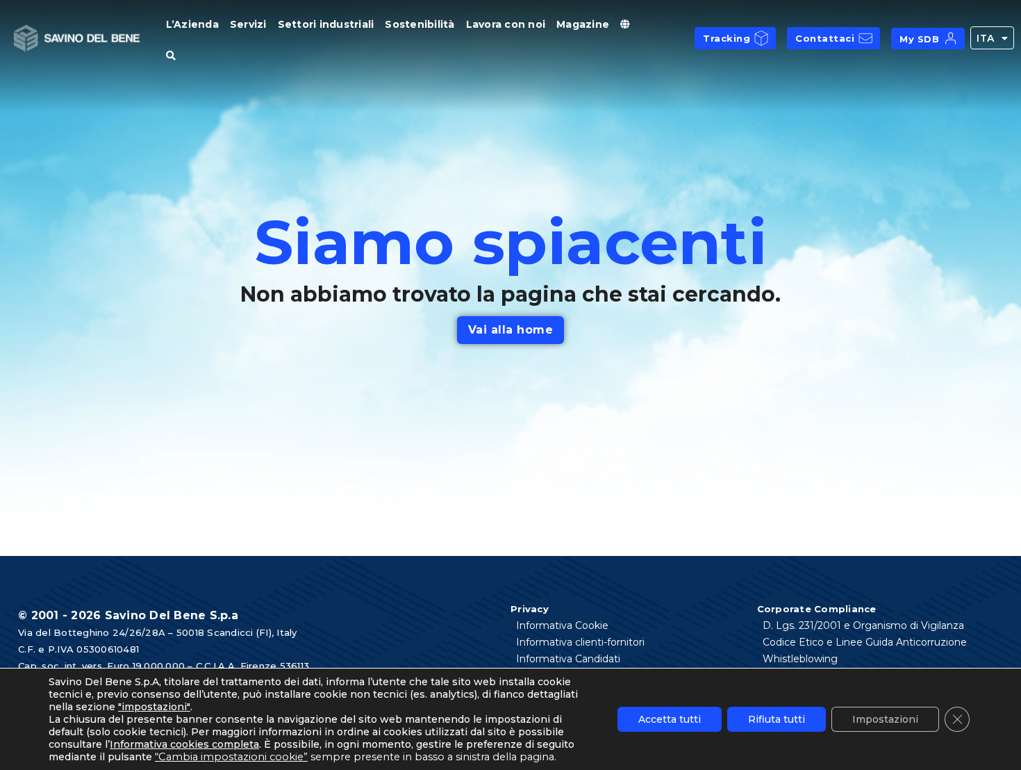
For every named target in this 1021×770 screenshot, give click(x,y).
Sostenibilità (419, 24)
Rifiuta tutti (776, 719)
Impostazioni (885, 719)
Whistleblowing (800, 659)
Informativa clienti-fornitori (580, 642)
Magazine (582, 24)
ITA (986, 38)
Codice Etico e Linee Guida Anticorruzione (865, 642)
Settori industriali (326, 24)
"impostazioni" (154, 707)
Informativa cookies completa (184, 744)
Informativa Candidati (568, 659)
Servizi (248, 24)
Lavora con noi (506, 24)
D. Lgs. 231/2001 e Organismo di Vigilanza (863, 625)
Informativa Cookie (562, 625)
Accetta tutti (669, 719)
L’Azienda (192, 24)
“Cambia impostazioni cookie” (231, 757)
